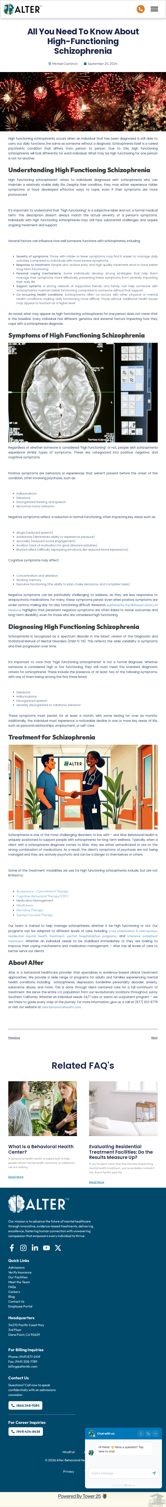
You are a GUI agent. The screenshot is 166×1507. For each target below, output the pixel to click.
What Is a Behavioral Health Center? (40, 1149)
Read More (15, 1177)
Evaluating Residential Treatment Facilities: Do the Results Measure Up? (121, 1152)
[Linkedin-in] (34, 1247)
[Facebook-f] (11, 1247)
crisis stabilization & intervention (133, 931)
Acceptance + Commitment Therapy (42, 891)
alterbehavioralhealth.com (61, 1007)
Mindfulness (24, 905)
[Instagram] (23, 1247)
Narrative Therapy (29, 910)
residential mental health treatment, (36, 936)
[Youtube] (46, 1247)
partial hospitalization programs (91, 936)
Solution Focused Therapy (34, 915)
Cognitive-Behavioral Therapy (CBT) (42, 896)
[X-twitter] (58, 1247)
